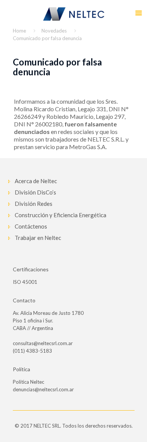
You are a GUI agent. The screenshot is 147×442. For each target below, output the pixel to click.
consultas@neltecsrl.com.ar (43, 343)
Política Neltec (28, 382)
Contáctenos (31, 226)
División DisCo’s (35, 192)
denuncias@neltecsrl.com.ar (43, 389)
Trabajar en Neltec (38, 237)
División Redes (33, 203)
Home (19, 31)
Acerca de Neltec (36, 180)
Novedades (54, 31)
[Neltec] (73, 13)
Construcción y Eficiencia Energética (60, 215)
